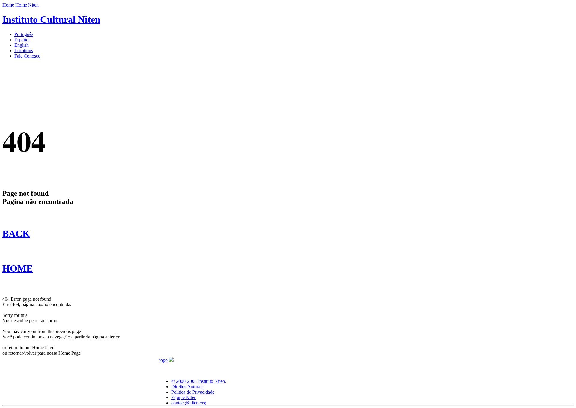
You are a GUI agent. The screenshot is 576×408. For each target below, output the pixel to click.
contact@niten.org (188, 402)
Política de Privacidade (192, 392)
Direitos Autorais (187, 386)
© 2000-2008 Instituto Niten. (198, 381)
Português (23, 34)
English (21, 45)
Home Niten (27, 4)
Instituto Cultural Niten (51, 19)
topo (163, 360)
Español (22, 39)
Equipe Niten (183, 397)
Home (8, 4)
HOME (17, 268)
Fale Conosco (27, 55)
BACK (16, 233)
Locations (23, 50)
